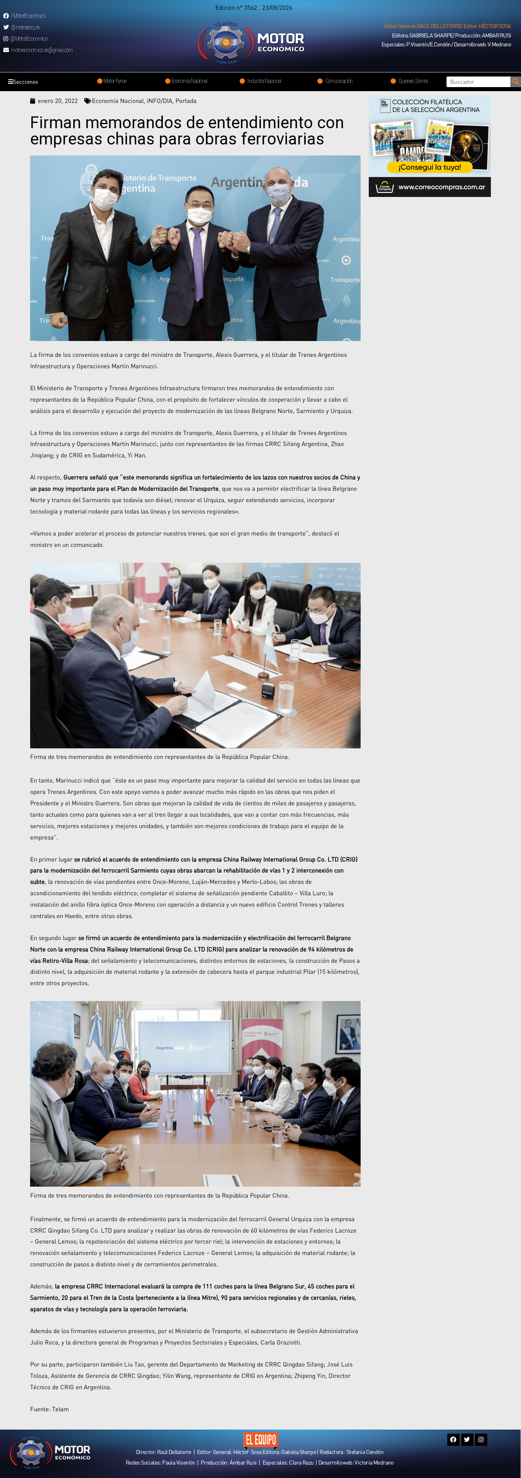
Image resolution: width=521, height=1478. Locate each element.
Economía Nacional (118, 100)
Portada (186, 100)
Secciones (25, 81)
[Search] (515, 82)
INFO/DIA (159, 100)
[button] (447, 26)
